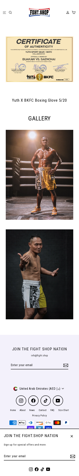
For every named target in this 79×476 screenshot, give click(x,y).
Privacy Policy (39, 415)
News (32, 410)
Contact (43, 410)
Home (13, 410)
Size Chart (63, 410)
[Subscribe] (72, 456)
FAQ (52, 410)
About (23, 410)
